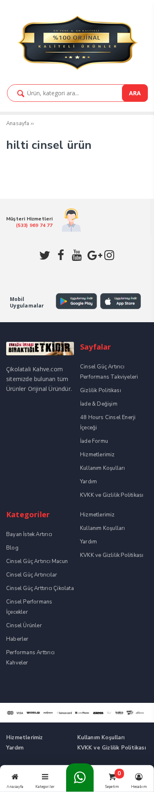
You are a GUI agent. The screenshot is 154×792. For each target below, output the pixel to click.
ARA (135, 93)
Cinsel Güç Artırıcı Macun (37, 561)
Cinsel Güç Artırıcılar (31, 575)
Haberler (17, 639)
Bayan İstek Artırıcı (29, 534)
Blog (12, 548)
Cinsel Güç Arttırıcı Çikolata (40, 588)
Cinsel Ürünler (24, 625)
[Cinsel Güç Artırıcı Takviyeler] (77, 69)
